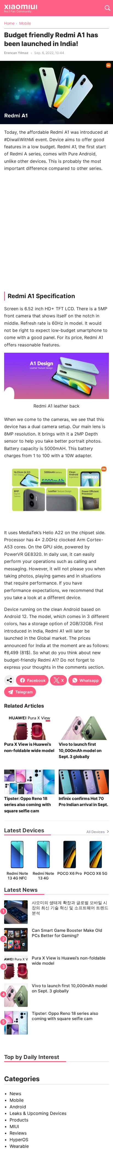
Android (18, 1106)
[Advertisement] (56, 232)
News (15, 1093)
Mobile (17, 1100)
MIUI (14, 1126)
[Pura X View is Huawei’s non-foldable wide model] (56, 967)
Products (19, 1120)
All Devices (95, 832)
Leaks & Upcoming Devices (38, 1113)
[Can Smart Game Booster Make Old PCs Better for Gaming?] (56, 940)
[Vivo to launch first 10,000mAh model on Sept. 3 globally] (56, 995)
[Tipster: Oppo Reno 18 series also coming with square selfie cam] (56, 1023)
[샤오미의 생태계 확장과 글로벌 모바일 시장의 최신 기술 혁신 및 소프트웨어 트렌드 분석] (56, 912)
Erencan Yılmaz (16, 53)
